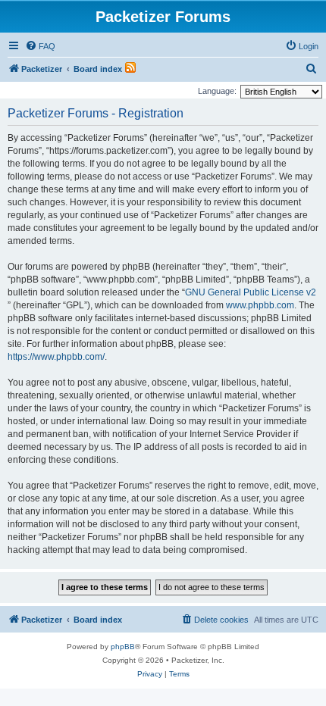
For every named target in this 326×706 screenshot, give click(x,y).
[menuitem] (40, 46)
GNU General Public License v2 (250, 292)
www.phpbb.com (260, 305)
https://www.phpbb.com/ (56, 356)
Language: (217, 90)
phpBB (123, 646)
